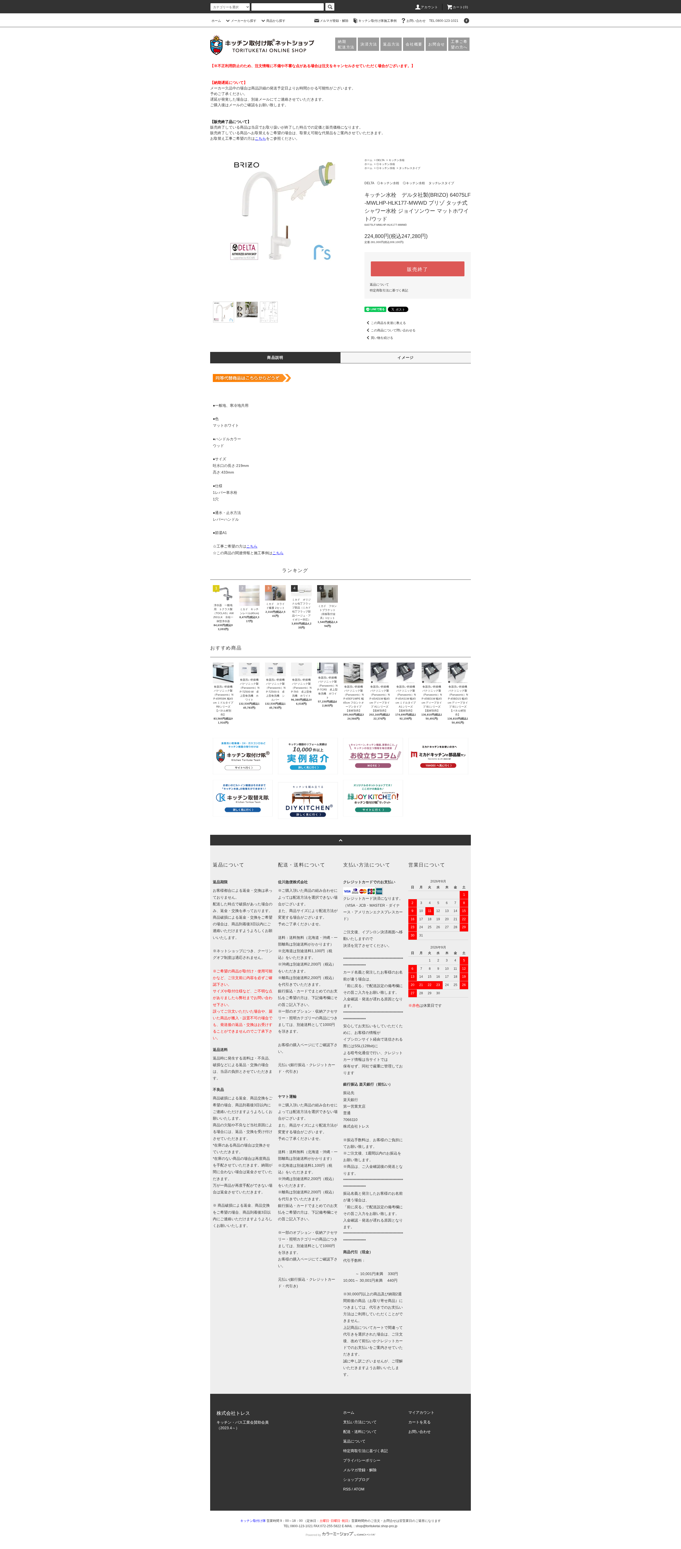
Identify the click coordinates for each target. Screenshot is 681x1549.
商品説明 (275, 357)
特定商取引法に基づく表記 (389, 290)
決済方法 (368, 44)
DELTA (380, 160)
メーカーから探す (243, 21)
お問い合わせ (416, 21)
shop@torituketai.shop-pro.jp (376, 1526)
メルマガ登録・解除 (334, 21)
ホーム (216, 21)
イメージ (405, 357)
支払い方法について (360, 1422)
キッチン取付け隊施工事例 (377, 21)
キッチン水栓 (397, 160)
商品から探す (275, 21)
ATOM (359, 1489)
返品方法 (391, 44)
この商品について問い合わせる (393, 330)
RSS (347, 1489)
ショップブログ (356, 1479)
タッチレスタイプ (409, 168)
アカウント (429, 7)
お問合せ (436, 44)
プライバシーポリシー (361, 1460)
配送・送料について (360, 1431)
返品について (379, 284)
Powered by (313, 1534)
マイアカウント (421, 1412)
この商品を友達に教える (388, 323)
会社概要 (414, 44)
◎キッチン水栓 (385, 164)
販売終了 (417, 268)
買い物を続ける (382, 338)
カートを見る (419, 1422)
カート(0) (460, 7)
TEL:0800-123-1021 (443, 21)
